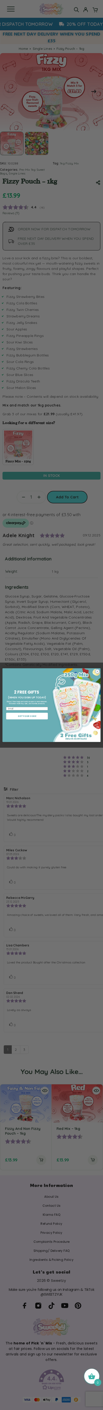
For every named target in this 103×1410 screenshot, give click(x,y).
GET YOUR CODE (27, 715)
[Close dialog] (97, 671)
